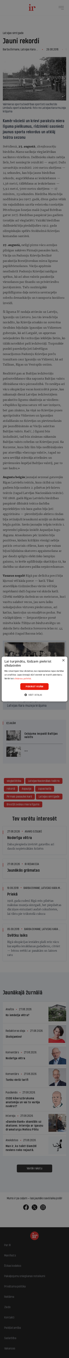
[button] (34, 695)
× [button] (63, 660)
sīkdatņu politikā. (22, 678)
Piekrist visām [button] (34, 686)
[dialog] (34, 679)
